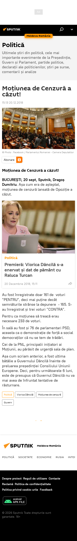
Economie (44, 457)
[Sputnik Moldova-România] (12, 31)
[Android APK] (15, 501)
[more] (70, 283)
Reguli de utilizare (35, 478)
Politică (11, 257)
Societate (25, 457)
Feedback (46, 489)
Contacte (54, 478)
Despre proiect (12, 478)
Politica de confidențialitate (33, 484)
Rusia (60, 457)
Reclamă (7, 484)
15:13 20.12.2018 (12, 102)
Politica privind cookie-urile (20, 489)
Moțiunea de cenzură (49, 394)
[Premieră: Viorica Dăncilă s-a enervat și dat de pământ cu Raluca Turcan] (38, 227)
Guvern (8, 402)
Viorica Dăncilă (25, 394)
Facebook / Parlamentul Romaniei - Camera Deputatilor (43, 152)
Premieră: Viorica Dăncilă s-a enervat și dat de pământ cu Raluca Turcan (34, 270)
